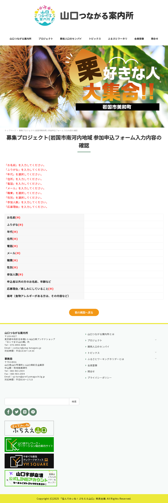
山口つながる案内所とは (101, 334)
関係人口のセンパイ (98, 346)
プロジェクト (95, 340)
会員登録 (92, 365)
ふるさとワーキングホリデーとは (106, 359)
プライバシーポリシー (100, 377)
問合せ (91, 371)
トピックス (94, 352)
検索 (74, 401)
